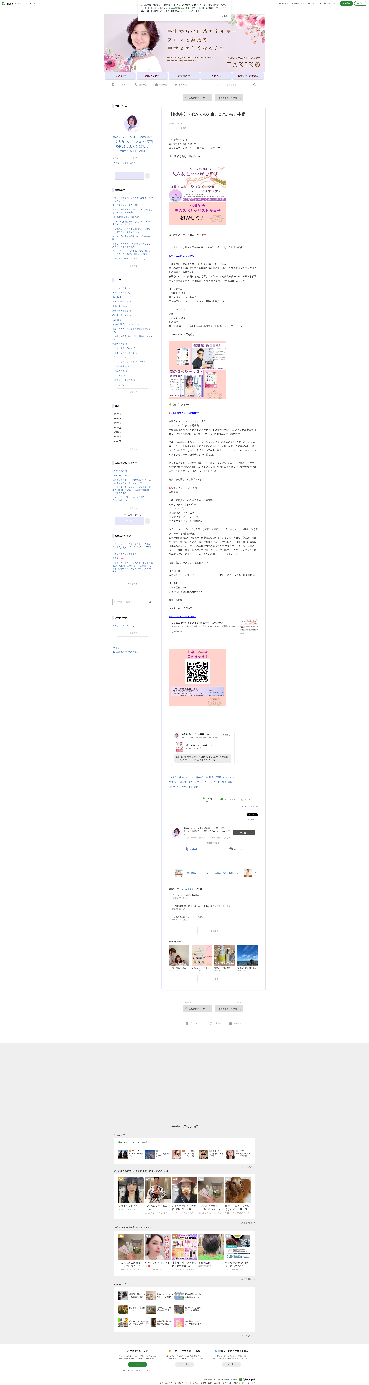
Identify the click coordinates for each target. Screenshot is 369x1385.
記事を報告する (252, 820)
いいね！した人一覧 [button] (250, 806)
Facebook (193, 849)
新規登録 (346, 3)
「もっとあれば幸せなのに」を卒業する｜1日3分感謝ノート (132, 498)
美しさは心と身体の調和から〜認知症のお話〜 (131, 237)
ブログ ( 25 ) (118, 384)
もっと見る (213, 930)
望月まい (118, 558)
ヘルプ (252, 1383)
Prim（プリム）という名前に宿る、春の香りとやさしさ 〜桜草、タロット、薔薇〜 (131, 252)
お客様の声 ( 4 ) (119, 371)
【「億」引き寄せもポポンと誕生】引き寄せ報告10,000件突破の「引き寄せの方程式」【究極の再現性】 (132, 490)
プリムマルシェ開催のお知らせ (126, 205)
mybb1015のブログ (121, 475)
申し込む (231, 1364)
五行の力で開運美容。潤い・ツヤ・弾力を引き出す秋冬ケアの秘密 (132, 211)
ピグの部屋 (140, 151)
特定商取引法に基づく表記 (235, 1383)
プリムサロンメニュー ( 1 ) (124, 357)
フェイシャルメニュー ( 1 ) (124, 353)
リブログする (249, 799)
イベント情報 (181, 128)
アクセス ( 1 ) (118, 375)
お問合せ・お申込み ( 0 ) (123, 380)
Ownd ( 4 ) (117, 297)
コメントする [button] (229, 799)
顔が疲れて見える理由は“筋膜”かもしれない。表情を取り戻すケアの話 (131, 230)
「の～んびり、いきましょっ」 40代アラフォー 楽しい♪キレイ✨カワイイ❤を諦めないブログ (132, 546)
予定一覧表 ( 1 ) (119, 343)
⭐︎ (113, 576)
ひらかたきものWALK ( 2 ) (124, 348)
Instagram (238, 849)
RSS (118, 648)
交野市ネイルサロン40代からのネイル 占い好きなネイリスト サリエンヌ (131, 481)
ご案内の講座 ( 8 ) (120, 366)
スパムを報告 (167, 1383)
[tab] (128, 1142)
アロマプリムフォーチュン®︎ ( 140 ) (128, 362)
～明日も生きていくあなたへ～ (126, 554)
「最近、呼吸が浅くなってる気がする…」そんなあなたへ (132, 199)
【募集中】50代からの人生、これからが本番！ (209, 114)
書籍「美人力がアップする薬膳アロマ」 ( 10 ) (131, 330)
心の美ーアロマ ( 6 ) (121, 315)
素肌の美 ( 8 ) (119, 306)
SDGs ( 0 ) (117, 320)
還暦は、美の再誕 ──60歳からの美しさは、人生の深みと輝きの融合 (132, 245)
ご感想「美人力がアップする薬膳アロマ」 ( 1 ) (132, 337)
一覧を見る (133, 266)
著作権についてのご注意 (127, 652)
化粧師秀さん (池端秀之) (185, 413)
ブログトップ (121, 84)
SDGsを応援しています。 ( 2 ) (126, 324)
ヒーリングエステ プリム (124, 625)
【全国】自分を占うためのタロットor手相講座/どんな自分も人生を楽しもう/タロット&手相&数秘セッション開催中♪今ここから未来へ (132, 567)
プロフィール (126, 151)
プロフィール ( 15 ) (121, 288)
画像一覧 (163, 84)
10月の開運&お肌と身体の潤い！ (127, 217)
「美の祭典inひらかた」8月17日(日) (199, 97)
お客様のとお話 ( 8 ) (121, 301)
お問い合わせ (182, 1383)
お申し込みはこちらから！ (182, 255)
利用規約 (195, 1383)
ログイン (361, 3)
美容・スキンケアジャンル (128, 1142)
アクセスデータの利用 (211, 1383)
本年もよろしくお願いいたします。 (231, 97)
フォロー (244, 833)
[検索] (254, 85)
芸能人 (144, 1142)
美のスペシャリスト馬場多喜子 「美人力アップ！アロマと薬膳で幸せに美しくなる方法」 (134, 141)
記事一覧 (143, 84)
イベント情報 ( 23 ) (121, 292)
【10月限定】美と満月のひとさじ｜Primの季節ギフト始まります (131, 223)
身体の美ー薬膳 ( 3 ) (121, 310)
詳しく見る (184, 1364)
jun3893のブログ (120, 471)
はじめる (137, 1364)
